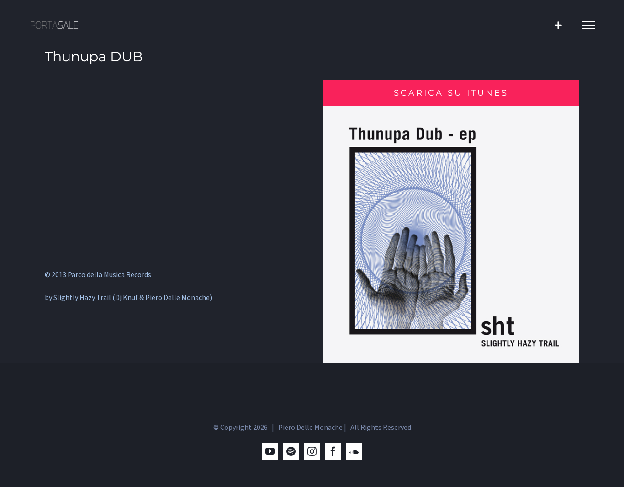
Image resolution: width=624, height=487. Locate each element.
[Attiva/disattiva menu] (588, 25)
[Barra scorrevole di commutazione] (558, 25)
